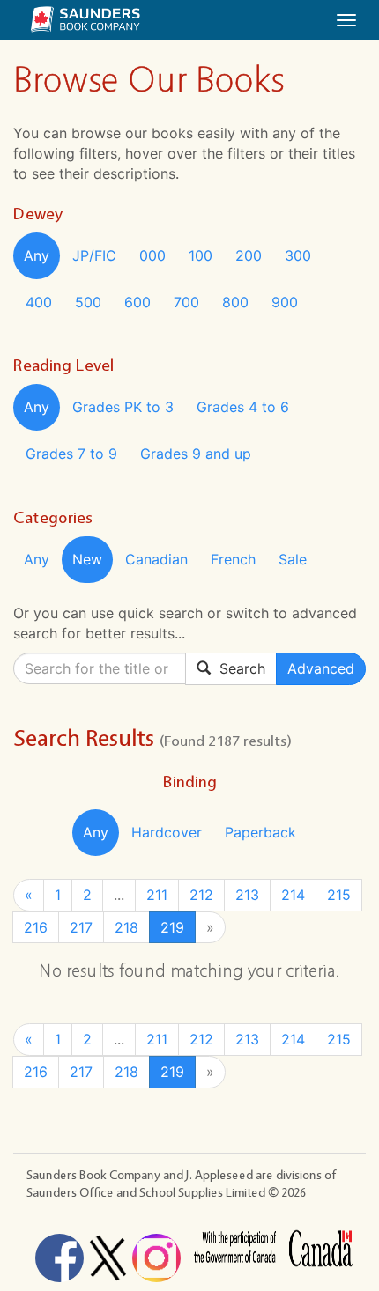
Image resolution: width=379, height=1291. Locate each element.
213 (247, 895)
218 (126, 927)
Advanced (320, 668)
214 (293, 895)
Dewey (38, 213)
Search (238, 668)
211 (156, 895)
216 (36, 927)
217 (81, 927)
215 (339, 895)
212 (201, 895)
